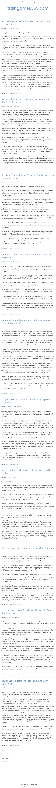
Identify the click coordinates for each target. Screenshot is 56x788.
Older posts (4, 751)
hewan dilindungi (17, 675)
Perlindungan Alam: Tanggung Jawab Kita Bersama (27, 548)
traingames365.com (28, 8)
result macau (5, 761)
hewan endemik (16, 464)
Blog (7, 93)
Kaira (29, 784)
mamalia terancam (17, 169)
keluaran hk (25, 594)
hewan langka (16, 745)
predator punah (16, 314)
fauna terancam (16, 393)
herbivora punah (16, 248)
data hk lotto (26, 83)
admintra (17, 28)
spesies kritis (16, 542)
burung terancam (17, 93)
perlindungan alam (17, 604)
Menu (28, 15)
